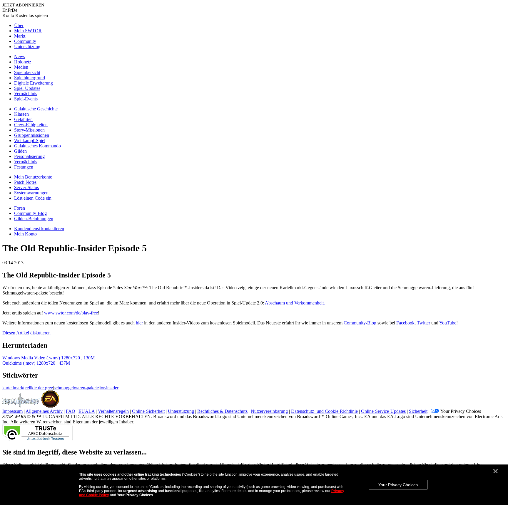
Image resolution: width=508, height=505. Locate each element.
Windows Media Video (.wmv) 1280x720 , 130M (48, 357)
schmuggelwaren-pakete (76, 387)
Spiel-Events (26, 98)
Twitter (423, 322)
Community (25, 41)
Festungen (23, 166)
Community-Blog (30, 213)
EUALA (86, 411)
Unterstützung (27, 46)
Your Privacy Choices (398, 484)
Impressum (12, 411)
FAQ (70, 411)
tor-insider (109, 387)
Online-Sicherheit (148, 411)
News (19, 56)
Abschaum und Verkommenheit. (295, 302)
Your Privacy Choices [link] (460, 411)
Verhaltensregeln (113, 411)
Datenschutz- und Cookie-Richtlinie (324, 411)
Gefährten (23, 119)
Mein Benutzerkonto (33, 176)
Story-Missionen (29, 129)
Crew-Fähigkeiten (31, 124)
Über (19, 25)
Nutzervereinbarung (269, 411)
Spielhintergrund (29, 77)
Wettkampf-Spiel (29, 140)
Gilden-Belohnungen (33, 218)
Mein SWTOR (28, 30)
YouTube (447, 322)
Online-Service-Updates (383, 411)
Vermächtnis (25, 93)
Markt (19, 35)
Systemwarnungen (31, 192)
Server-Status (26, 187)
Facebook (405, 322)
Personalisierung (29, 156)
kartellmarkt (13, 387)
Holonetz (22, 61)
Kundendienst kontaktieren (39, 228)
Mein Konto (25, 233)
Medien (21, 67)
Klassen (21, 114)
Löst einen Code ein (32, 198)
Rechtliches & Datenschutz (222, 411)
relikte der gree (39, 387)
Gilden (20, 151)
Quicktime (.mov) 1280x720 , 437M (36, 363)
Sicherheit (418, 411)
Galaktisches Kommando (37, 145)
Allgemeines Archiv (44, 411)
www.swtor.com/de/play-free (71, 312)
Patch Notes (25, 182)
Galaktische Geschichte (36, 108)
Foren (19, 208)
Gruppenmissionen (31, 135)
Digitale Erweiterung (33, 82)
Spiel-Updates (27, 88)
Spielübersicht (27, 72)
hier (139, 322)
